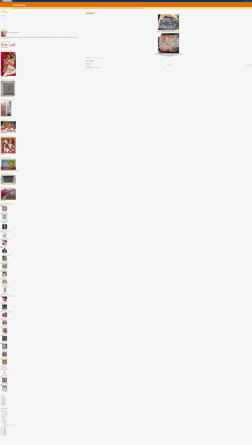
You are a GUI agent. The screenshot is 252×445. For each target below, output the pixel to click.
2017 (3, 427)
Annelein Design (5, 213)
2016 (3, 428)
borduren (2, 398)
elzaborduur (19, 5)
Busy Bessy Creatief (6, 239)
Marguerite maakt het (6, 319)
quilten (2, 404)
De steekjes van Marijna (6, 255)
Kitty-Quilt (4, 303)
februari (4, 421)
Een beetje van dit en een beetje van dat (9, 424)
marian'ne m (4, 327)
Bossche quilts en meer (6, 231)
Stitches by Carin (5, 377)
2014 (3, 430)
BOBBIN (3, 223)
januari (4, 422)
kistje (2, 402)
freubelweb (4, 278)
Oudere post (248, 64)
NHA (2, 397)
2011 (3, 433)
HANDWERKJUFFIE (6, 286)
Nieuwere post (88, 64)
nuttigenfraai (4, 343)
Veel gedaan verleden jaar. (7, 425)
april (3, 419)
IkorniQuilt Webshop (6, 294)
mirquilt (3, 335)
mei (3, 418)
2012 (3, 432)
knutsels (2, 403)
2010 (3, 434)
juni (3, 417)
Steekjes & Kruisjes (6, 369)
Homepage (169, 64)
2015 (3, 429)
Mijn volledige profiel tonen (5, 38)
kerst (2, 401)
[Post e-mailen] (101, 57)
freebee (2, 400)
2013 (3, 431)
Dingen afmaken (5, 426)
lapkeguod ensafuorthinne (7, 311)
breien (2, 399)
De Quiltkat (4, 247)
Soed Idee (4, 366)
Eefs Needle (4, 270)
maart (4, 420)
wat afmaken (5, 423)
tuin (1, 405)
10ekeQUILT (4, 205)
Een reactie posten (89, 63)
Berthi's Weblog (5, 221)
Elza (9, 31)
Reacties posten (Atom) (96, 67)
